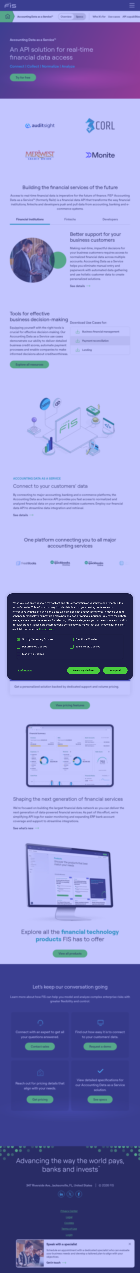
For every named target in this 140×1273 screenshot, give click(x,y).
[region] (70, 636)
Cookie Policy (47, 628)
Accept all (115, 670)
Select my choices (83, 670)
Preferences (25, 670)
